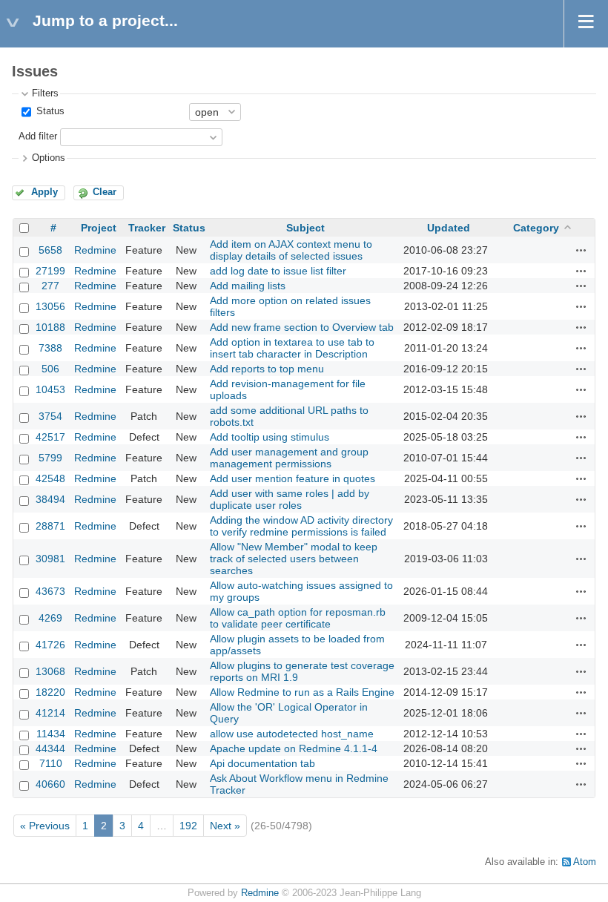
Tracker (146, 228)
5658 (50, 250)
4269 (50, 618)
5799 (50, 458)
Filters (45, 93)
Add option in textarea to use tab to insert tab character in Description (292, 348)
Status (49, 111)
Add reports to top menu (267, 369)
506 (50, 369)
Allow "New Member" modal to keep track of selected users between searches (293, 558)
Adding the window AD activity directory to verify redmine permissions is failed (301, 526)
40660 (50, 784)
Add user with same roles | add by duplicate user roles (289, 499)
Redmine (95, 250)
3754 (50, 416)
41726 (50, 645)
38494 (50, 499)
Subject (305, 228)
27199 (50, 271)
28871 (50, 526)
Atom (584, 862)
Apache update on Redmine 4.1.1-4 (293, 748)
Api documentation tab (262, 763)
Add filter (38, 136)
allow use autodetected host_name (292, 734)
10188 (50, 327)
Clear (104, 192)
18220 (50, 692)
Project (98, 228)
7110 (50, 763)
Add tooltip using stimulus (269, 437)
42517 (50, 437)
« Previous (45, 826)
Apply (44, 192)
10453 (50, 389)
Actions (581, 250)
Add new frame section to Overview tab (302, 327)
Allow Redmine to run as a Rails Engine (302, 692)
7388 (50, 348)
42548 (50, 478)
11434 (50, 734)
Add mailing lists (247, 286)
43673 (50, 591)
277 (50, 286)
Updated (448, 228)
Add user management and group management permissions (289, 458)
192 (188, 826)
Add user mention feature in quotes (292, 478)
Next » (225, 826)
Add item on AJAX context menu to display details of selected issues (291, 250)
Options (48, 158)
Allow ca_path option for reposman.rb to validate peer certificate (298, 618)
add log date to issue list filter (278, 271)
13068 (50, 671)
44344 (50, 748)
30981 (50, 558)
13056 (50, 306)
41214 (50, 713)
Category (536, 228)
